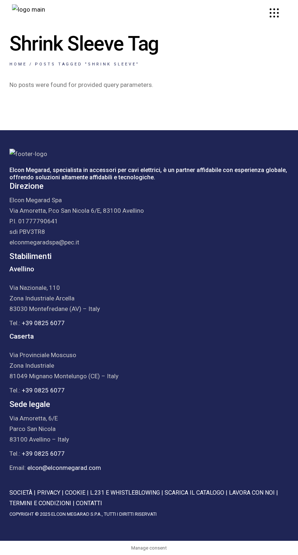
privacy (48, 492)
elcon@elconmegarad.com (64, 467)
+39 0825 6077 (43, 323)
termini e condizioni (40, 503)
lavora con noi (252, 492)
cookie (75, 492)
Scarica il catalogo (194, 492)
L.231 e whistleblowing (125, 492)
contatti (89, 503)
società (20, 492)
